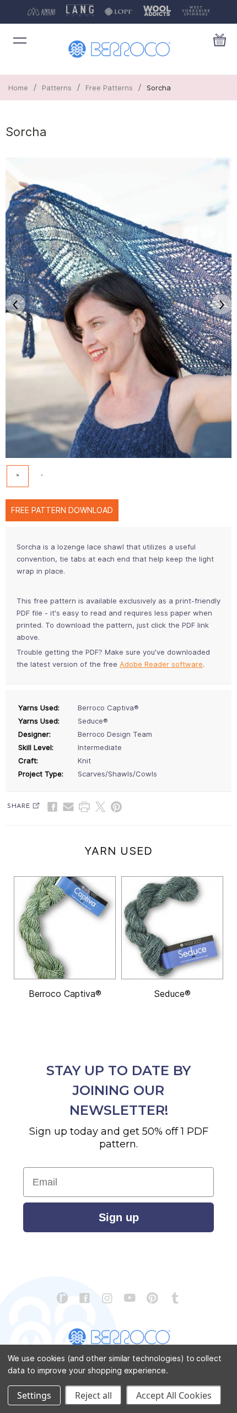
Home (18, 87)
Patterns (57, 87)
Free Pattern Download (62, 510)
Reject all (93, 1395)
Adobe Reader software (161, 664)
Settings (34, 1395)
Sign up (119, 1217)
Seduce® (172, 993)
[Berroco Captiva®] (64, 928)
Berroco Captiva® (65, 993)
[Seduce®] (172, 928)
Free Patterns (109, 87)
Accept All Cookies (174, 1395)
